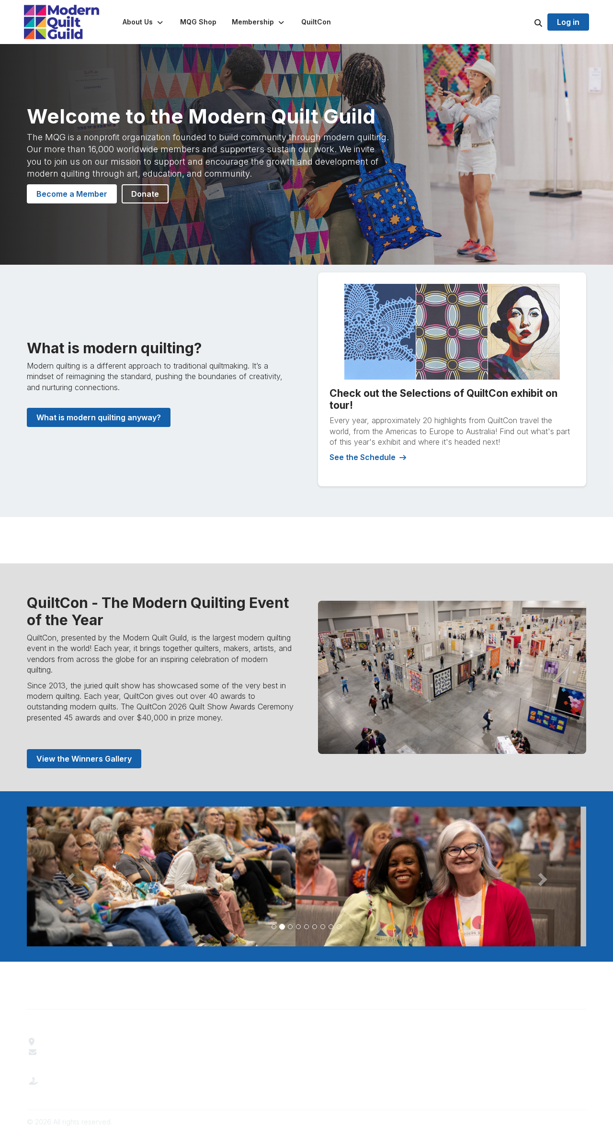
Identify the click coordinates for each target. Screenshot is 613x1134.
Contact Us (60, 1052)
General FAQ (192, 1073)
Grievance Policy (483, 1052)
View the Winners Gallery (84, 758)
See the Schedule (362, 457)
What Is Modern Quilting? (214, 1052)
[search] (526, 22)
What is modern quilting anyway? (98, 417)
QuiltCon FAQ (335, 1063)
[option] (306, 876)
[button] (143, 22)
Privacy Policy (478, 1063)
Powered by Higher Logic (545, 1122)
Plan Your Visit (337, 1041)
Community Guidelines (492, 1041)
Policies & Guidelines (348, 1052)
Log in (568, 22)
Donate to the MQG (75, 1088)
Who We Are (192, 1041)
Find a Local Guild (72, 1041)
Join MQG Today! (201, 1063)
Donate (145, 194)
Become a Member (71, 194)
